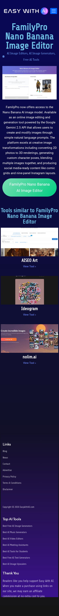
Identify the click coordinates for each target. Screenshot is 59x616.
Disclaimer (8, 489)
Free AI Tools (31, 59)
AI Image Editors (17, 53)
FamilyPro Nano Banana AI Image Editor (29, 187)
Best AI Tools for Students (15, 551)
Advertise (7, 470)
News (5, 457)
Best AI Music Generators (15, 532)
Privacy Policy (9, 476)
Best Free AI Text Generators (16, 557)
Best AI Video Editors (13, 538)
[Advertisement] (29, 400)
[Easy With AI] (26, 10)
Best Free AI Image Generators (17, 526)
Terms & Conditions (12, 482)
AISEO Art (30, 260)
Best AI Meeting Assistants (15, 545)
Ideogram (29, 308)
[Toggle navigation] (53, 11)
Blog (5, 451)
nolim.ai (30, 356)
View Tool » (29, 266)
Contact (6, 463)
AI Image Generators (42, 53)
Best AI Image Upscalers (14, 564)
